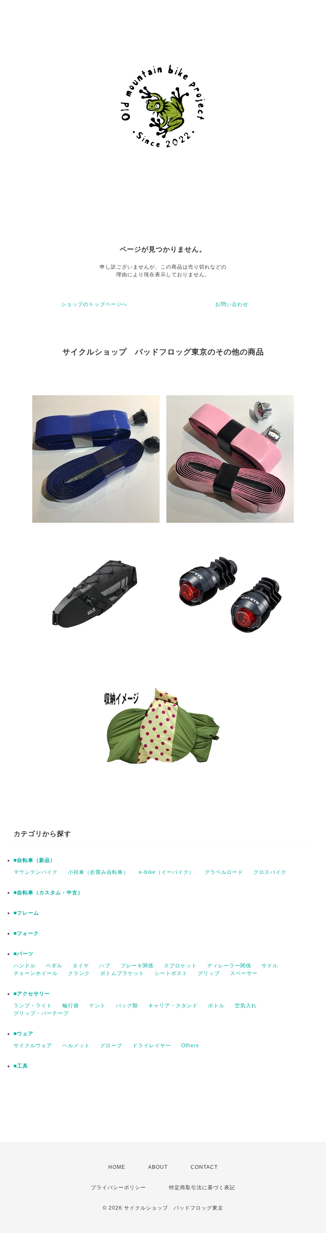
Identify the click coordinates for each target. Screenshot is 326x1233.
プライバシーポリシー (118, 1187)
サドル (269, 966)
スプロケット (180, 966)
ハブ (104, 966)
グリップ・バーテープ (41, 1013)
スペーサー (244, 973)
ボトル (216, 1006)
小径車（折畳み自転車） (98, 872)
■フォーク (26, 933)
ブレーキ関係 (137, 966)
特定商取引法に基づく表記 (202, 1187)
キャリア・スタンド (173, 1006)
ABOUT (158, 1167)
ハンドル (25, 966)
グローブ (111, 1046)
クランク (79, 973)
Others (190, 1046)
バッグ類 (127, 1006)
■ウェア (24, 1034)
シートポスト (171, 973)
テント (97, 1006)
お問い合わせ (231, 304)
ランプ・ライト (33, 1006)
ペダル (54, 966)
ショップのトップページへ (94, 304)
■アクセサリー (32, 994)
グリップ (209, 973)
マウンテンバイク (36, 872)
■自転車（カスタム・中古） (48, 893)
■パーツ (24, 954)
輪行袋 (70, 1006)
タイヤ (81, 966)
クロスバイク (270, 872)
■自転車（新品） (35, 860)
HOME (116, 1167)
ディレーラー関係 (229, 966)
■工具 (21, 1066)
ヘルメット (76, 1046)
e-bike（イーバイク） (166, 872)
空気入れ (246, 1006)
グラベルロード (224, 872)
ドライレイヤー (151, 1046)
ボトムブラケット (122, 973)
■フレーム (26, 913)
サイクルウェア (33, 1046)
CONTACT (204, 1167)
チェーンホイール (36, 973)
